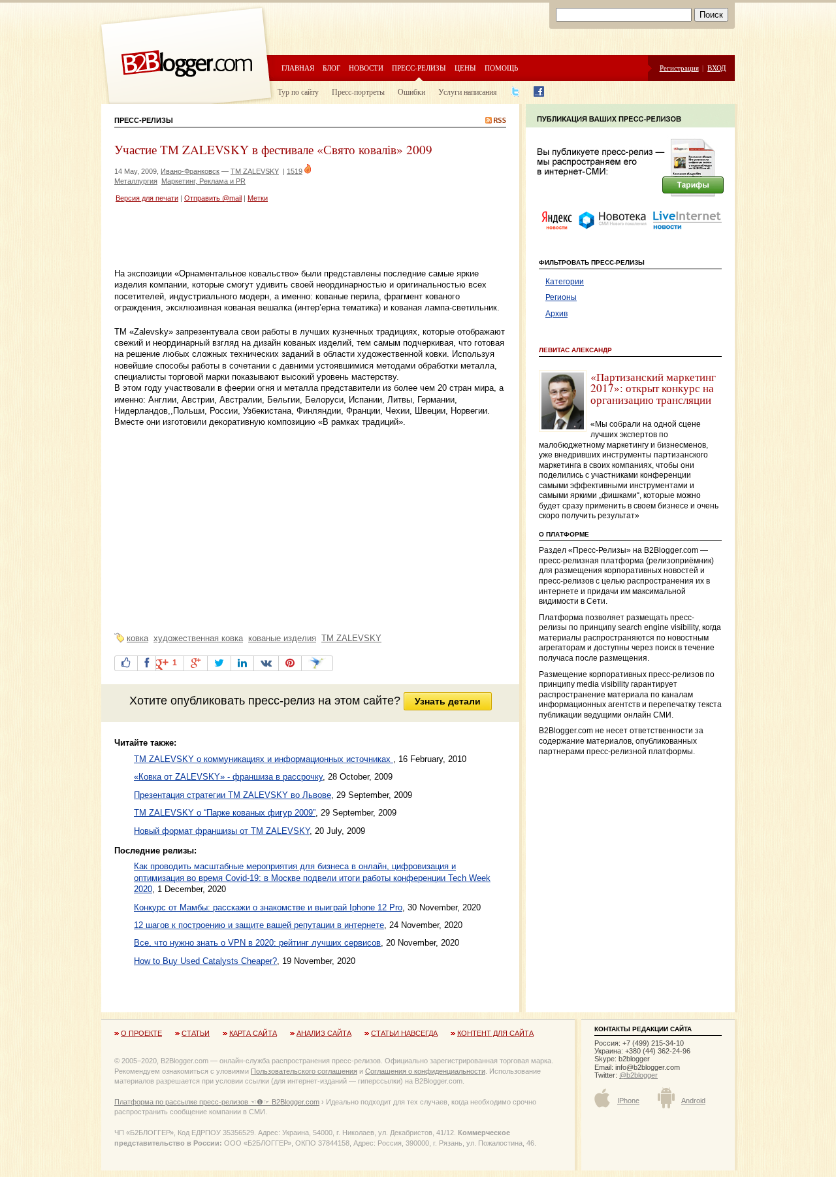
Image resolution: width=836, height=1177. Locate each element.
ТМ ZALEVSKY (255, 171)
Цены (465, 68)
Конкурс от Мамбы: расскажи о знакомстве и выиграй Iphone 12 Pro (268, 907)
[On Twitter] (219, 663)
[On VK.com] (266, 663)
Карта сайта (253, 1033)
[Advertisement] (267, 237)
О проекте (141, 1033)
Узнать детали (448, 701)
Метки (258, 198)
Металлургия (135, 181)
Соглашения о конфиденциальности (425, 1071)
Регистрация (679, 68)
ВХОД (716, 68)
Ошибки (411, 91)
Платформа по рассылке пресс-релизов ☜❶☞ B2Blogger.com (216, 1102)
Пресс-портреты (358, 91)
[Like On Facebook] (126, 663)
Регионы (561, 297)
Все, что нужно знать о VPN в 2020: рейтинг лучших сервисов (257, 943)
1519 (294, 171)
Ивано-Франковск (190, 171)
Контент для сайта (495, 1033)
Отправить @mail (213, 198)
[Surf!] (317, 663)
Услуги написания (467, 91)
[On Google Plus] (196, 663)
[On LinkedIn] (242, 663)
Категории (564, 282)
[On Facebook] (146, 663)
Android (693, 1100)
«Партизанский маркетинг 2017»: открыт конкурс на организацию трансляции (653, 388)
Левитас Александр (575, 350)
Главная (297, 68)
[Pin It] (290, 663)
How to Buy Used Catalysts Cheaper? (205, 961)
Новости (366, 68)
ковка (137, 638)
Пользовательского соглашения (304, 1071)
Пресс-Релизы (143, 120)
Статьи (196, 1033)
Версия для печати (147, 198)
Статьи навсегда (404, 1033)
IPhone (628, 1100)
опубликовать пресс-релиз (242, 700)
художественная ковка (198, 638)
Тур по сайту (298, 91)
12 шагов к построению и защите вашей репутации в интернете (259, 925)
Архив (556, 314)
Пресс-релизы (419, 68)
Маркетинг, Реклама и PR (203, 181)
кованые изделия (282, 638)
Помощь (501, 68)
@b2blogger (638, 1075)
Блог (331, 68)
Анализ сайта (324, 1033)
